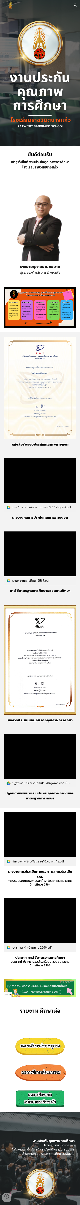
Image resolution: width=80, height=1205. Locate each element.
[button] (4, 5)
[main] (40, 160)
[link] (40, 485)
